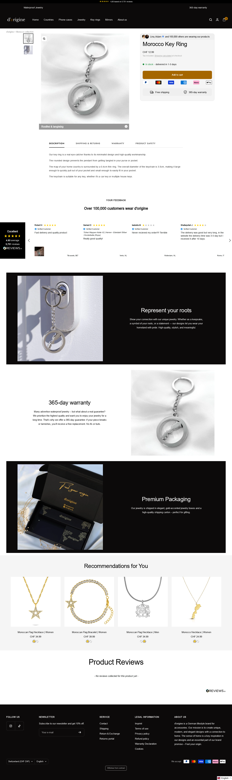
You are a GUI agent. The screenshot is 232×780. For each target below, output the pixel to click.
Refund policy (142, 738)
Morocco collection (24, 32)
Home (35, 19)
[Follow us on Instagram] (10, 726)
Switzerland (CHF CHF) (19, 761)
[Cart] (224, 19)
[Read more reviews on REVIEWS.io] (12, 249)
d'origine (10, 32)
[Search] (210, 19)
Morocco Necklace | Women (196, 632)
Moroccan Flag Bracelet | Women (89, 632)
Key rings (95, 19)
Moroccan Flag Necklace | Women (36, 632)
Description (56, 143)
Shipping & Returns (88, 143)
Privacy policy (142, 733)
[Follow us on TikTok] (19, 726)
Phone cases (65, 19)
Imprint (138, 723)
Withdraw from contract (116, 768)
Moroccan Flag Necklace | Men (143, 632)
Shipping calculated (163, 56)
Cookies (139, 748)
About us (122, 19)
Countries (49, 19)
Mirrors (109, 19)
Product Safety (145, 143)
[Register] (79, 732)
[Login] (217, 19)
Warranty (118, 143)
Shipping (104, 728)
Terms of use (141, 728)
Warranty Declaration (146, 743)
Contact (104, 723)
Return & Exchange (110, 733)
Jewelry (81, 19)
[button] (29, 240)
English (40, 761)
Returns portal (107, 738)
